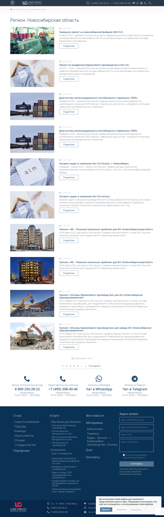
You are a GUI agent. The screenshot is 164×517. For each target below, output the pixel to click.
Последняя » (95, 366)
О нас (17, 415)
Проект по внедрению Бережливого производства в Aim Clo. (94, 64)
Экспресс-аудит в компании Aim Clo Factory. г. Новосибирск (94, 163)
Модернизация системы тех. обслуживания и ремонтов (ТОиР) (66, 483)
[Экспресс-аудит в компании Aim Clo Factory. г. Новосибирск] (32, 171)
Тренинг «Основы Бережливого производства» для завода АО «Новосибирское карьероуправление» (105, 329)
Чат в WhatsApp (99, 389)
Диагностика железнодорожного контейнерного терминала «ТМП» (98, 97)
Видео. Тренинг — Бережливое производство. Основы (102, 441)
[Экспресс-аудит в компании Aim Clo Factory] (32, 204)
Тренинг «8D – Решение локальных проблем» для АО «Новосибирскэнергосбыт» (106, 229)
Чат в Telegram (135, 389)
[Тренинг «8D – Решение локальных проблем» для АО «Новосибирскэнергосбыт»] (32, 237)
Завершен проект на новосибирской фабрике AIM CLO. (91, 32)
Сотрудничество (25, 445)
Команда (20, 431)
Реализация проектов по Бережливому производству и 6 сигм (65, 461)
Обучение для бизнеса (66, 422)
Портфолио (21, 450)
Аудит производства (62, 453)
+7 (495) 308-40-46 (63, 389)
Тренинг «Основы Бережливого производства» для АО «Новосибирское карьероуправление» (101, 296)
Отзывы (19, 440)
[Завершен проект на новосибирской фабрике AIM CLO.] (32, 40)
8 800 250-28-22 (27, 389)
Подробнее (69, 46)
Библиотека (95, 429)
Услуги (54, 415)
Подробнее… (136, 510)
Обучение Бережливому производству (64, 426)
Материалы (94, 422)
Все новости (95, 415)
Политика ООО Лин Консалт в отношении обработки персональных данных (133, 471)
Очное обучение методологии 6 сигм (62, 432)
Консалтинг (58, 450)
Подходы (20, 426)
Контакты (93, 457)
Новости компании (26, 422)
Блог (89, 450)
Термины (93, 433)
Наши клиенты (24, 435)
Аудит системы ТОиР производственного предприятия (62, 475)
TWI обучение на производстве (60, 444)
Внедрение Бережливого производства (64, 468)
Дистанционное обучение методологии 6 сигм (64, 438)
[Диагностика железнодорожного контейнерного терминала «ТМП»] (32, 106)
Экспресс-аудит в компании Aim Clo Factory (84, 196)
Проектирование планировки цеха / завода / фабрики (66, 490)
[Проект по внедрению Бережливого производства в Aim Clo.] (32, 73)
